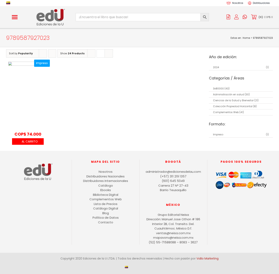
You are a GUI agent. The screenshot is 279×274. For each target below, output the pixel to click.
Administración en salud (228, 94)
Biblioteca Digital (105, 195)
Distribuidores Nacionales (105, 176)
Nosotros (106, 171)
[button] (15, 17)
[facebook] (136, 3)
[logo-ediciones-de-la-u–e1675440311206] (50, 10)
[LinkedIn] (48, 193)
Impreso (218, 134)
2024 (216, 67)
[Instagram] (27, 193)
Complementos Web (226, 112)
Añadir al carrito (28, 141)
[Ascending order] (52, 53)
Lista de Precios (105, 204)
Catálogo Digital (105, 208)
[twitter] (143, 3)
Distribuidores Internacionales (105, 181)
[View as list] (109, 53)
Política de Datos (106, 217)
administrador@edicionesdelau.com (173, 171)
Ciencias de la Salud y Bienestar (233, 100)
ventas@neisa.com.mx (173, 233)
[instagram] (129, 3)
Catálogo (105, 185)
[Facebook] (34, 193)
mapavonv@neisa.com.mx (173, 237)
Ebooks (105, 190)
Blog (105, 213)
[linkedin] (149, 3)
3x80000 (218, 88)
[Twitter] (41, 193)
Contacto (105, 222)
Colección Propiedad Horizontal (232, 106)
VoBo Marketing (207, 258)
